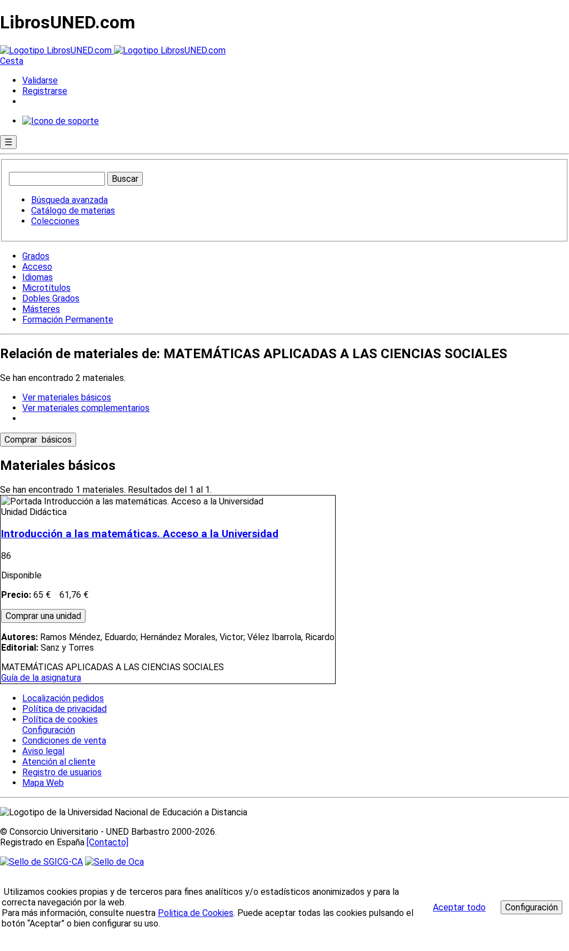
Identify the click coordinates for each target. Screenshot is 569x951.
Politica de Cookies (195, 913)
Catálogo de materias (73, 210)
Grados (35, 256)
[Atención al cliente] (60, 121)
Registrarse (44, 91)
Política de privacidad (64, 709)
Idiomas (37, 277)
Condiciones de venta (64, 740)
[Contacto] (107, 842)
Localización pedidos (63, 698)
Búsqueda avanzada (69, 200)
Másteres (41, 309)
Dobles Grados (50, 298)
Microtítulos (46, 288)
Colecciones (55, 221)
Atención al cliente (59, 761)
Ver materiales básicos (66, 397)
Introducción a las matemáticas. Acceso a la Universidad (139, 534)
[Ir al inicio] (113, 50)
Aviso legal (43, 751)
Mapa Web (43, 782)
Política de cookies (60, 719)
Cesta (11, 61)
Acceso (37, 266)
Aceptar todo (459, 907)
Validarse (40, 80)
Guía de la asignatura (41, 677)
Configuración (47, 730)
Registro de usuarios (62, 772)
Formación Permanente (67, 319)
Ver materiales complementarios (85, 408)
